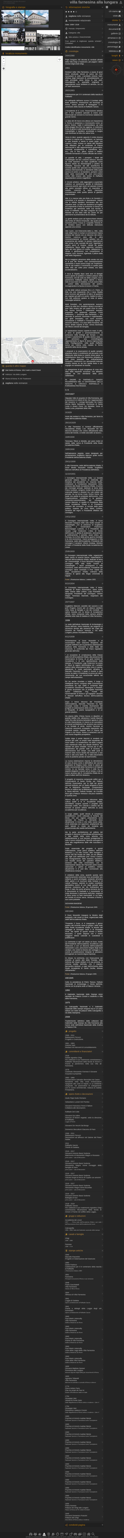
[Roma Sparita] (48, 1536)
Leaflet (28, 362)
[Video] (80, 1536)
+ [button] (3, 58)
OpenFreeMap (35, 362)
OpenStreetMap (52, 362)
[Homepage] (89, 1536)
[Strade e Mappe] (66, 1536)
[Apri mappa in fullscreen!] (3, 64)
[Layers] (59, 59)
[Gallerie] (84, 1536)
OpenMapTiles (43, 362)
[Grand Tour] (39, 1536)
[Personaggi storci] (53, 1536)
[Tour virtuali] (75, 1536)
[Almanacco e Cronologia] (57, 1536)
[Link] (71, 1536)
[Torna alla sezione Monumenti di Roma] (120, 2)
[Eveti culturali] (62, 1536)
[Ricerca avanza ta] (93, 1536)
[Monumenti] (44, 1536)
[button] (3, 68)
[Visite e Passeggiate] (31, 1536)
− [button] (3, 61)
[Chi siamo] (35, 1536)
